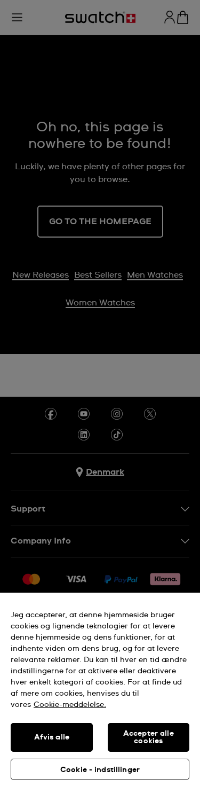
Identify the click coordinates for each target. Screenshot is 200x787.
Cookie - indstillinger (100, 770)
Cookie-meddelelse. (70, 705)
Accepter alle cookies (148, 737)
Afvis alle (51, 737)
